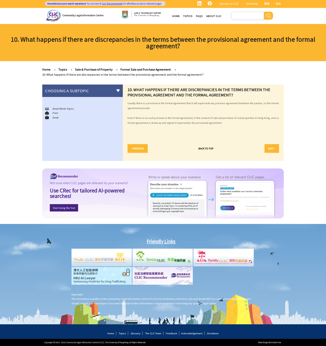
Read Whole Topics (63, 108)
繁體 (266, 3)
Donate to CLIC (229, 3)
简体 (278, 3)
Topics (188, 16)
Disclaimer (213, 333)
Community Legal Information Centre (83, 15)
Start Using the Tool (64, 208)
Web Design (263, 342)
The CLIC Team (153, 333)
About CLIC (213, 16)
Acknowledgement (191, 333)
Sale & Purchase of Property (94, 69)
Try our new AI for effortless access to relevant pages (104, 3)
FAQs (199, 16)
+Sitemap (252, 3)
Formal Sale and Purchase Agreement (145, 69)
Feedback (171, 333)
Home (176, 16)
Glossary (136, 333)
